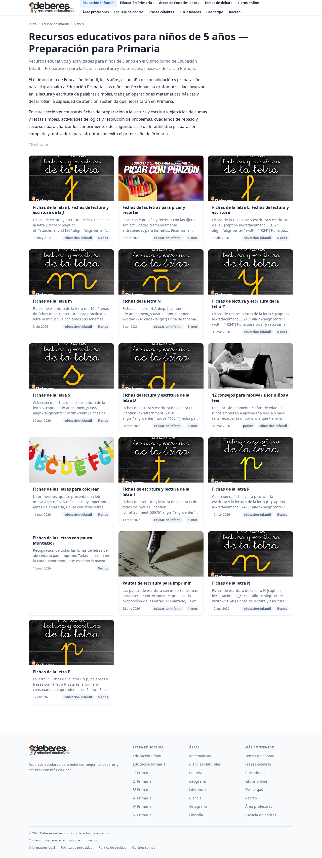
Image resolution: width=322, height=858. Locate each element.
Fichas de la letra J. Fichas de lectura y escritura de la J (71, 210)
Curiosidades (190, 12)
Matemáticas (200, 755)
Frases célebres (161, 12)
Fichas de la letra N (231, 583)
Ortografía (198, 806)
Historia (195, 772)
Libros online (256, 781)
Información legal (42, 847)
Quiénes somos (143, 847)
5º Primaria (142, 806)
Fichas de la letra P (231, 489)
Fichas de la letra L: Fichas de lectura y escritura (250, 210)
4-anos (192, 238)
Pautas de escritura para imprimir (157, 583)
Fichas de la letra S (51, 395)
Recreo (234, 12)
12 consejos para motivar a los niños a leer (250, 397)
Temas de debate (259, 755)
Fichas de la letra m (52, 301)
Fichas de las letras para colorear (66, 489)
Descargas (215, 12)
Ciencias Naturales (205, 764)
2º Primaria (142, 781)
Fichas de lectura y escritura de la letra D (156, 397)
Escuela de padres (129, 12)
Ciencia (195, 798)
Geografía (197, 781)
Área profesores (96, 12)
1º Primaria (142, 772)
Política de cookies (112, 847)
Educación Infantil (55, 24)
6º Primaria (142, 815)
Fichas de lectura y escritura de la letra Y (245, 303)
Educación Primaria (149, 764)
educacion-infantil (78, 238)
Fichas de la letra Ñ (142, 301)
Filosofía (196, 815)
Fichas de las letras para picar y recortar (154, 210)
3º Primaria (142, 789)
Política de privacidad (77, 847)
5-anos (103, 238)
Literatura (197, 789)
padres (248, 426)
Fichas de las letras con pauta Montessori (62, 540)
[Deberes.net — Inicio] (52, 7)
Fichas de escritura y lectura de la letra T (156, 491)
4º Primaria (142, 798)
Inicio (33, 24)
